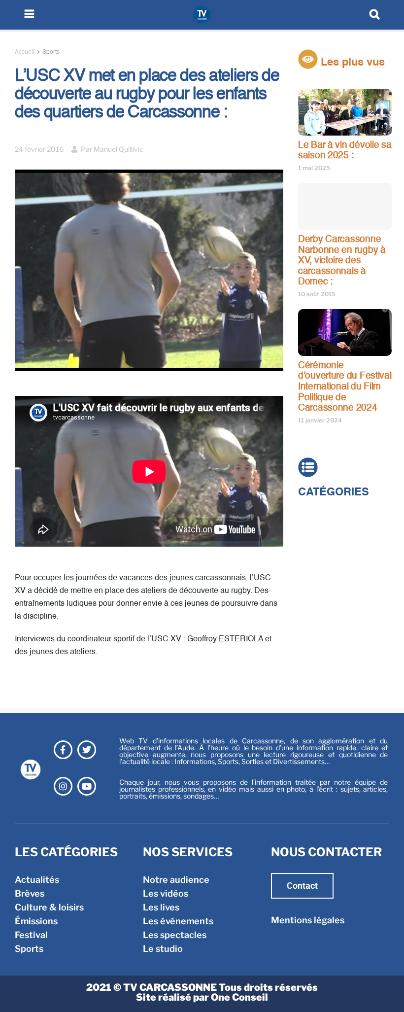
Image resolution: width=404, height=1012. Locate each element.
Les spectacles (174, 935)
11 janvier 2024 (320, 420)
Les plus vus (351, 62)
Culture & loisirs (332, 542)
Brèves (313, 528)
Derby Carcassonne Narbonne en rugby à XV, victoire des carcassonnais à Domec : (342, 260)
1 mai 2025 (314, 168)
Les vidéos (165, 893)
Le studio (163, 948)
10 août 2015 (317, 294)
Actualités (320, 514)
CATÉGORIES (333, 492)
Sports (51, 52)
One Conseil (239, 997)
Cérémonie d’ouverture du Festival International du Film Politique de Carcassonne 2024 (345, 387)
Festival (314, 569)
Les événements (178, 921)
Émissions (319, 556)
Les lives (161, 907)
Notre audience (176, 879)
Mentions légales (307, 920)
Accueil (24, 52)
